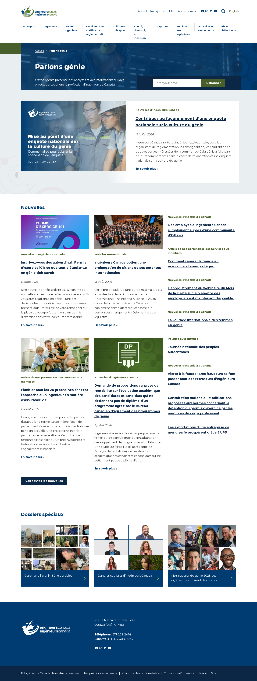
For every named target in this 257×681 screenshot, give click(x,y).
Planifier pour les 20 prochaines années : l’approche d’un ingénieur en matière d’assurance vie (54, 395)
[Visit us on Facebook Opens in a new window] (202, 11)
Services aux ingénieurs (183, 30)
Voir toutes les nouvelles (44, 481)
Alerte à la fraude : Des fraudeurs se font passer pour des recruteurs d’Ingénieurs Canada (201, 379)
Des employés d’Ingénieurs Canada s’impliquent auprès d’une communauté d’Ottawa (201, 230)
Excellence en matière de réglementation (96, 30)
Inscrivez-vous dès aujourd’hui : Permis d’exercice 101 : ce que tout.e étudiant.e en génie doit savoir (54, 268)
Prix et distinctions (228, 28)
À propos (29, 26)
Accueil (39, 50)
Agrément (50, 26)
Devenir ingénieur (71, 28)
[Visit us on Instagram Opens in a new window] (207, 11)
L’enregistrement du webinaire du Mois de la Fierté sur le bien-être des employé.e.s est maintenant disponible (201, 293)
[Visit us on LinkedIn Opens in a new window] (211, 11)
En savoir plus (145, 168)
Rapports (163, 26)
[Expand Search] (223, 11)
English (234, 11)
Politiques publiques (119, 28)
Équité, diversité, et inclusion (140, 32)
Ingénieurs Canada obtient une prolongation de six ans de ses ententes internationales (127, 268)
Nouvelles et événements (206, 28)
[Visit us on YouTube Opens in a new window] (215, 11)
